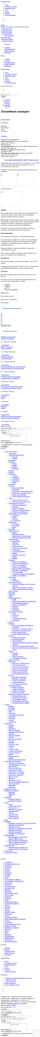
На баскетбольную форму (20, 703)
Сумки (11, 747)
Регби (10, 596)
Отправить (5, 446)
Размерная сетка (10, 8)
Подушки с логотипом (16, 763)
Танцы (11, 622)
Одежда (7, 704)
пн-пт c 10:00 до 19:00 (12, 985)
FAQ (6, 10)
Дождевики (12, 722)
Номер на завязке (18, 689)
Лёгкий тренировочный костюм (23, 646)
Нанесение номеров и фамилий (19, 694)
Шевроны (12, 794)
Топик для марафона (19, 565)
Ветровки (12, 708)
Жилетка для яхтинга (19, 679)
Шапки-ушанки (14, 756)
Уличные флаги (14, 816)
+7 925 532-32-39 (6, 30)
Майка (14, 517)
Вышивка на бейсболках (17, 833)
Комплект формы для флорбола (22, 625)
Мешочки (12, 787)
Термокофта (16, 550)
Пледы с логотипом (15, 768)
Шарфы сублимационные (17, 759)
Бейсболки (12, 728)
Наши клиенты (10, 51)
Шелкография (9, 835)
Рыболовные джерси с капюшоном (24, 601)
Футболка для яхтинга (19, 684)
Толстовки (15, 525)
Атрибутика (9, 723)
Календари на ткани (15, 770)
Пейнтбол (12, 593)
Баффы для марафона (19, 575)
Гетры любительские (19, 494)
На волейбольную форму (20, 701)
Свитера (7, 105)
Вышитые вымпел (15, 799)
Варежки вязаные (14, 730)
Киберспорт (13, 522)
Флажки (11, 813)
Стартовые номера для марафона (23, 574)
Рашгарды (15, 507)
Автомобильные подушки (17, 765)
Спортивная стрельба (16, 611)
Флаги (3, 398)
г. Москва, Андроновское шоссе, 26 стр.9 (18, 978)
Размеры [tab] (18, 160)
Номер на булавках (18, 691)
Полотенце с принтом (16, 775)
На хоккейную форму (19, 699)
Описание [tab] (8, 160)
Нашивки (12, 792)
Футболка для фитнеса (19, 512)
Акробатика (13, 453)
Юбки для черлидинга (19, 672)
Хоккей (7, 103)
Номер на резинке (18, 692)
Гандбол (11, 486)
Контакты (8, 52)
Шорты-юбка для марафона (21, 568)
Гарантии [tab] (35, 160)
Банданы (11, 725)
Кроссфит (12, 529)
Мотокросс (12, 577)
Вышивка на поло (14, 826)
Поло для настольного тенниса (22, 587)
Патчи (11, 796)
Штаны (14, 467)
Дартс (10, 498)
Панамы (11, 737)
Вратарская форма (18, 639)
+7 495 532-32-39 (6, 28)
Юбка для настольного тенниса (22, 589)
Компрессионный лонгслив (21, 537)
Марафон (12, 560)
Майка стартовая (18, 687)
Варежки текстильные (16, 732)
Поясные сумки (14, 744)
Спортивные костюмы (16, 715)
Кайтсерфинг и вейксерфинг (18, 513)
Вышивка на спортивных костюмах (20, 828)
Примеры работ (10, 49)
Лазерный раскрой (11, 852)
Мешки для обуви (14, 735)
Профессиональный (7, 338)
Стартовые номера (18, 551)
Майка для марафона (19, 562)
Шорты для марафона (19, 567)
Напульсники (13, 766)
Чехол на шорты (6, 348)
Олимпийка (16, 541)
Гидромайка (16, 520)
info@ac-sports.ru (6, 37)
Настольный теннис (15, 582)
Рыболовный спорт (15, 598)
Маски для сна (13, 777)
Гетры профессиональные (21, 496)
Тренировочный (6, 358)
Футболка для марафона (20, 563)
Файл (2, 442)
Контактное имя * (7, 428)
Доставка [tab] (29, 160)
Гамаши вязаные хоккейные (10, 378)
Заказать (4, 136)
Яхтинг (11, 675)
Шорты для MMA (18, 508)
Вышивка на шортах (15, 832)
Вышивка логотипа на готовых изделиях (22, 823)
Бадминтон (12, 460)
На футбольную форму (20, 697)
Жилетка (15, 543)
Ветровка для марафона (20, 570)
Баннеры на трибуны (15, 809)
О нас (6, 5)
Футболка (15, 479)
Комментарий (5, 441)
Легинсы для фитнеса (19, 505)
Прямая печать (9, 845)
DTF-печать (9, 851)
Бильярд (11, 470)
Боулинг (11, 472)
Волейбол (12, 484)
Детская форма (17, 641)
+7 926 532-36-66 (6, 32)
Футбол (11, 636)
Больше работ (5, 119)
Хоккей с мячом (14, 660)
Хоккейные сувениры (19, 658)
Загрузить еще (6, 325)
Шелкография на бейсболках (18, 840)
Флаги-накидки (14, 818)
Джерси (15, 458)
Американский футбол (16, 455)
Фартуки (11, 778)
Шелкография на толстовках (18, 842)
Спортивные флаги (15, 806)
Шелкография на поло (16, 839)
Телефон (3, 432)
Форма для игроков (18, 637)
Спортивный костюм (19, 618)
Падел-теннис (13, 591)
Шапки (3, 408)
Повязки (11, 742)
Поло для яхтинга (18, 682)
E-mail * (3, 430)
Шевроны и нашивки (12, 790)
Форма (14, 463)
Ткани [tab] (13, 160)
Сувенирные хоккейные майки (11, 388)
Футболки (15, 469)
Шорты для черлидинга (20, 670)
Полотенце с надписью (16, 771)
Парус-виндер (13, 814)
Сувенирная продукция (12, 761)
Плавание (12, 594)
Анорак (11, 720)
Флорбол (11, 623)
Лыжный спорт (14, 539)
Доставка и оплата (11, 6)
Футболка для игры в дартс (21, 501)
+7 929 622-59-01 (8, 35)
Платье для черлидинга (20, 668)
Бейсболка (15, 481)
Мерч (6, 820)
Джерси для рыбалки (19, 605)
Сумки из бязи (13, 749)
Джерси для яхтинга (19, 680)
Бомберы (11, 706)
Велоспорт (12, 474)
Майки (14, 465)
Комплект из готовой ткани (21, 493)
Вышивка (8, 821)
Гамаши (15, 654)
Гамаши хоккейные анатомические (12, 368)
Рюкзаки (11, 746)
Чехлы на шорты (17, 656)
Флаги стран (13, 808)
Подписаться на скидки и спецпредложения (17, 444)
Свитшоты (12, 713)
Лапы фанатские (14, 783)
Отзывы (7, 13)
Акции (7, 12)
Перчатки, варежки (18, 555)
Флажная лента (14, 811)
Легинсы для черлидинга (20, 667)
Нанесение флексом (19, 696)
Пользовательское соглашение (17, 1003)
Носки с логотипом (15, 739)
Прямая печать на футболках (18, 847)
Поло (14, 527)
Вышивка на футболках (16, 825)
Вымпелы (8, 797)
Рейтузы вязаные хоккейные (10, 418)
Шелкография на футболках (18, 837)
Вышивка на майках (15, 830)
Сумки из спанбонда (15, 751)
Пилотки (11, 740)
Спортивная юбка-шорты (20, 673)
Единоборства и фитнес (16, 503)
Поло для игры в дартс (19, 500)
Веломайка (16, 477)
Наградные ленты (14, 780)
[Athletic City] (5, 1)
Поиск (3, 96)
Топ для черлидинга (19, 665)
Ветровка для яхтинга (19, 677)
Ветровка (15, 606)
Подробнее (5, 345)
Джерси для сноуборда (19, 548)
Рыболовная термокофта (20, 603)
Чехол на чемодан (14, 753)
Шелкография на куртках (17, 844)
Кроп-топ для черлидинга (21, 663)
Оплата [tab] (23, 160)
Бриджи (15, 457)
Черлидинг (12, 661)
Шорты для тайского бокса (21, 510)
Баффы (14, 556)
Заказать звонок (7, 41)
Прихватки (12, 785)
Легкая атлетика (14, 531)
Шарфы (14, 558)
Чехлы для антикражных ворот (19, 782)
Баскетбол (12, 462)
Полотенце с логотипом (16, 773)
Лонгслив (15, 544)
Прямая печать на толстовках (18, 849)
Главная (7, 47)
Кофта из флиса (17, 546)
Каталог (7, 44)
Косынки (12, 734)
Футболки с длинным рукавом (22, 491)
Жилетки (12, 710)
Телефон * (4, 1009)
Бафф (14, 482)
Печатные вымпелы (15, 801)
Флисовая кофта (17, 572)
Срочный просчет (7, 39)
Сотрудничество (10, 15)
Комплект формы (18, 488)
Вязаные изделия (10, 789)
